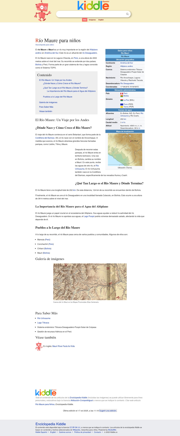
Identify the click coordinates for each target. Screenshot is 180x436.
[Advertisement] (89, 29)
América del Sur (126, 62)
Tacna (126, 106)
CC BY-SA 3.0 (75, 427)
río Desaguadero (89, 52)
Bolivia (126, 95)
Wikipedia (76, 430)
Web (84, 20)
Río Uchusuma (43, 318)
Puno (126, 104)
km (125, 119)
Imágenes (92, 20)
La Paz (126, 100)
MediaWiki (112, 430)
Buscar (127, 14)
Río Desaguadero (127, 83)
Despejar (122, 14)
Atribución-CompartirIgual (82, 400)
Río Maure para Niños (44, 404)
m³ (123, 122)
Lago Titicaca (43, 322)
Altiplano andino (126, 66)
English (101, 20)
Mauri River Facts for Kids (63, 346)
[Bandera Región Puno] (121, 104)
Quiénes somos (65, 432)
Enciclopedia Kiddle (78, 397)
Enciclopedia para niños (45, 44)
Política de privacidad (82, 432)
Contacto (97, 432)
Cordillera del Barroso (44, 137)
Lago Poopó (89, 216)
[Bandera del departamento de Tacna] (121, 106)
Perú (125, 93)
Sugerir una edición (107, 410)
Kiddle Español (41, 432)
